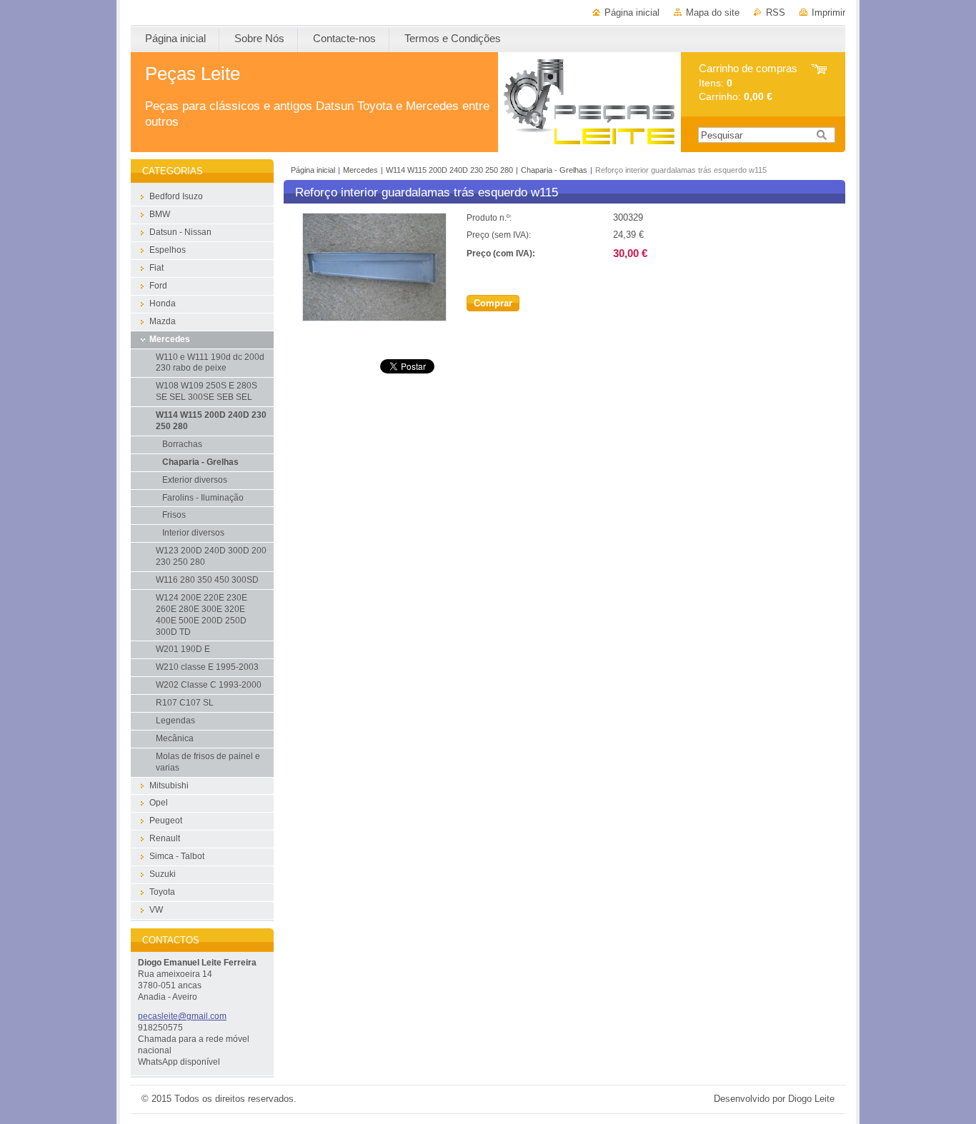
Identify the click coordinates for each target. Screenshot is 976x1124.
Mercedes (360, 170)
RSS (775, 12)
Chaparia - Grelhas (554, 170)
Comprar (493, 303)
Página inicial (631, 12)
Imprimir (828, 12)
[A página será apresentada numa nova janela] (374, 318)
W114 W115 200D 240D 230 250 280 (450, 170)
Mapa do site (713, 12)
